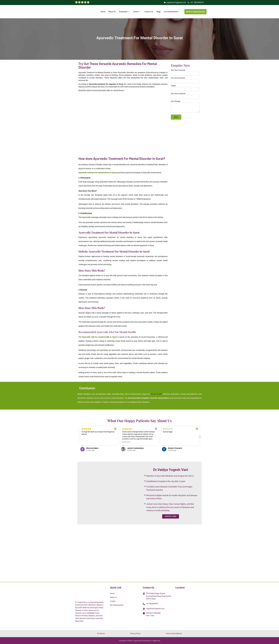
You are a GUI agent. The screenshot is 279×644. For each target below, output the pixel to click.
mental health (156, 394)
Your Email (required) (178, 78)
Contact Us (149, 12)
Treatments (123, 12)
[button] (200, 436)
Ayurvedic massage (90, 217)
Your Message (175, 101)
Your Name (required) (178, 70)
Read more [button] (85, 442)
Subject (173, 86)
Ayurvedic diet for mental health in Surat (99, 337)
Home (103, 12)
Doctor (136, 12)
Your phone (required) (178, 93)
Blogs (159, 12)
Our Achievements (171, 12)
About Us (112, 12)
